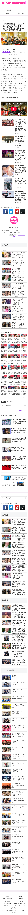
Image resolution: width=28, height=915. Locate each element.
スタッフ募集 (7, 905)
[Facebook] (5, 211)
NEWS (4, 401)
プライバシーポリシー (20, 905)
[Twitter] (11, 211)
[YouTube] (16, 211)
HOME (7, 896)
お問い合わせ (14, 908)
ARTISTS (20, 898)
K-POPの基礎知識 (7, 898)
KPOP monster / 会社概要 (20, 903)
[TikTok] (22, 211)
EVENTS (21, 901)
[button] (25, 406)
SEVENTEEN (11, 401)
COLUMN (7, 901)
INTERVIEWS (7, 903)
